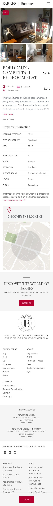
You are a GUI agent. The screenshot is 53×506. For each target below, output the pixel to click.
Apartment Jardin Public (11, 476)
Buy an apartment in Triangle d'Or (12, 490)
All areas (7, 364)
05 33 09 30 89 (26, 422)
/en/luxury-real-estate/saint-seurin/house (36, 480)
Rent (5, 357)
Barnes (6, 371)
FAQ (28, 372)
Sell (4, 361)
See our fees (8, 119)
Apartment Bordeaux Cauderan (12, 483)
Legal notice (32, 353)
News (5, 375)
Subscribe (27, 303)
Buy (4, 353)
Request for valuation (13, 389)
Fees (28, 364)
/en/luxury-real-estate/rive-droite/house (36, 470)
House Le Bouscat (37, 488)
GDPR (29, 357)
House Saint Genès (38, 492)
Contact (26, 499)
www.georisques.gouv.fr (14, 200)
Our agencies (9, 368)
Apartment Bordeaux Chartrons (12, 469)
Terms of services (34, 361)
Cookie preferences (35, 368)
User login (7, 396)
